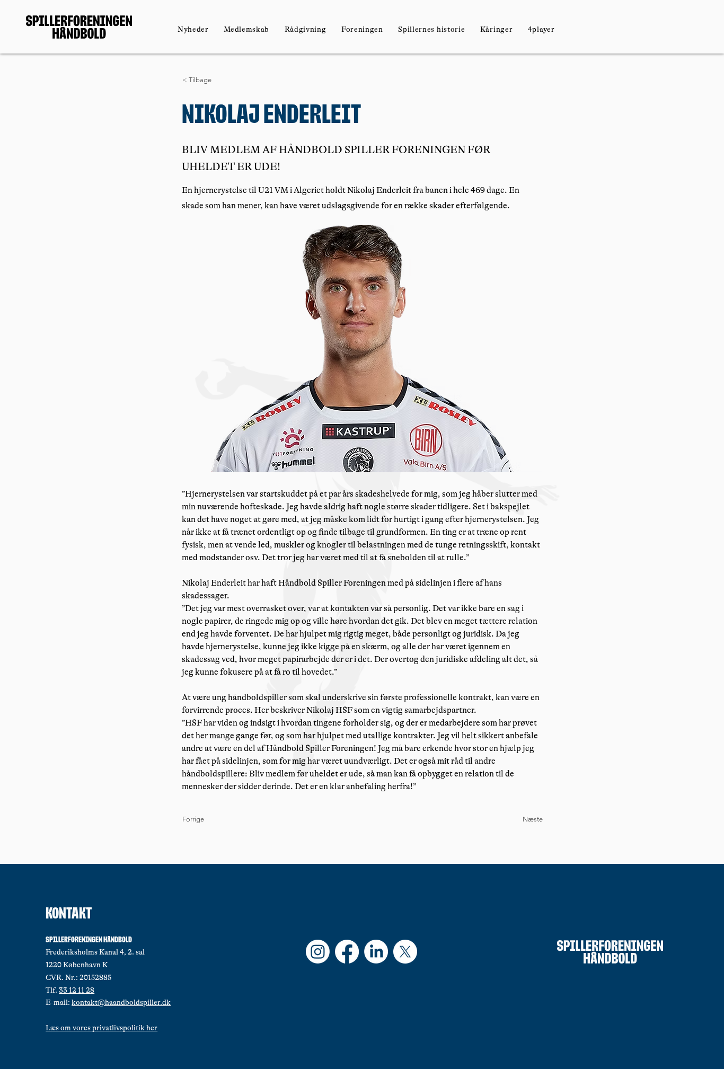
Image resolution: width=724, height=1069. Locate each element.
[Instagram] (318, 952)
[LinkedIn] (376, 952)
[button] (246, 29)
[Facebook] (347, 952)
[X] (405, 952)
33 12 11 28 (76, 990)
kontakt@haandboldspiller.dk (121, 1002)
